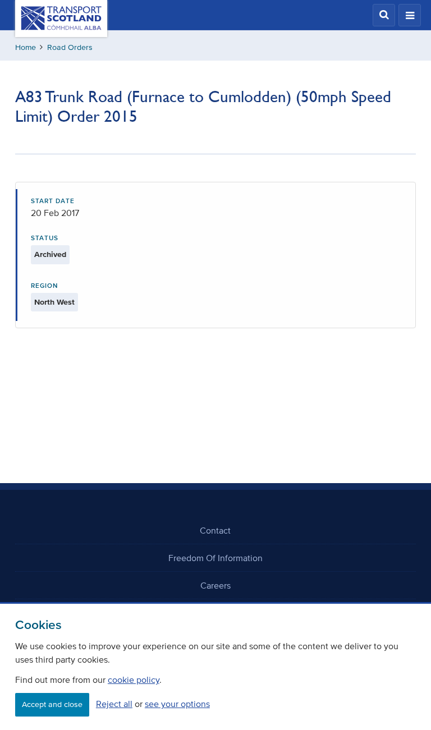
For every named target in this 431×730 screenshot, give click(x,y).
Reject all (114, 704)
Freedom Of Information (215, 558)
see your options (177, 704)
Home (25, 47)
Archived (50, 254)
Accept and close (52, 704)
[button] (384, 15)
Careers (215, 585)
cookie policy (133, 679)
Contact (215, 530)
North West (54, 302)
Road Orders (70, 47)
